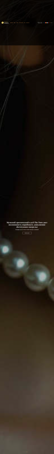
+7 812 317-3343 (39, 22)
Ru (50, 22)
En (51, 22)
